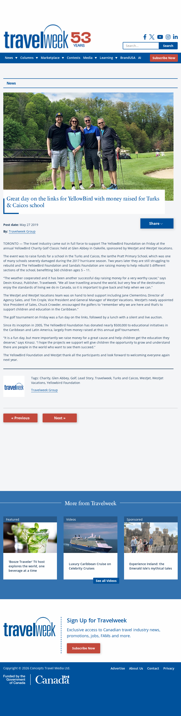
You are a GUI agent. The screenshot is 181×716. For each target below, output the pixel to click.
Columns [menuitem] (27, 58)
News (11, 83)
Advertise (118, 668)
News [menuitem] (9, 58)
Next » (60, 418)
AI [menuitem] (139, 58)
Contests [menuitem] (73, 58)
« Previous (20, 418)
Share (154, 223)
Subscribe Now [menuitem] (164, 58)
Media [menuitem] (87, 58)
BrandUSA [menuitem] (127, 58)
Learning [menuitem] (106, 58)
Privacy (168, 668)
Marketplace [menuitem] (50, 58)
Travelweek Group (22, 231)
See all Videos (106, 581)
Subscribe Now (83, 648)
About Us (136, 668)
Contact (153, 668)
